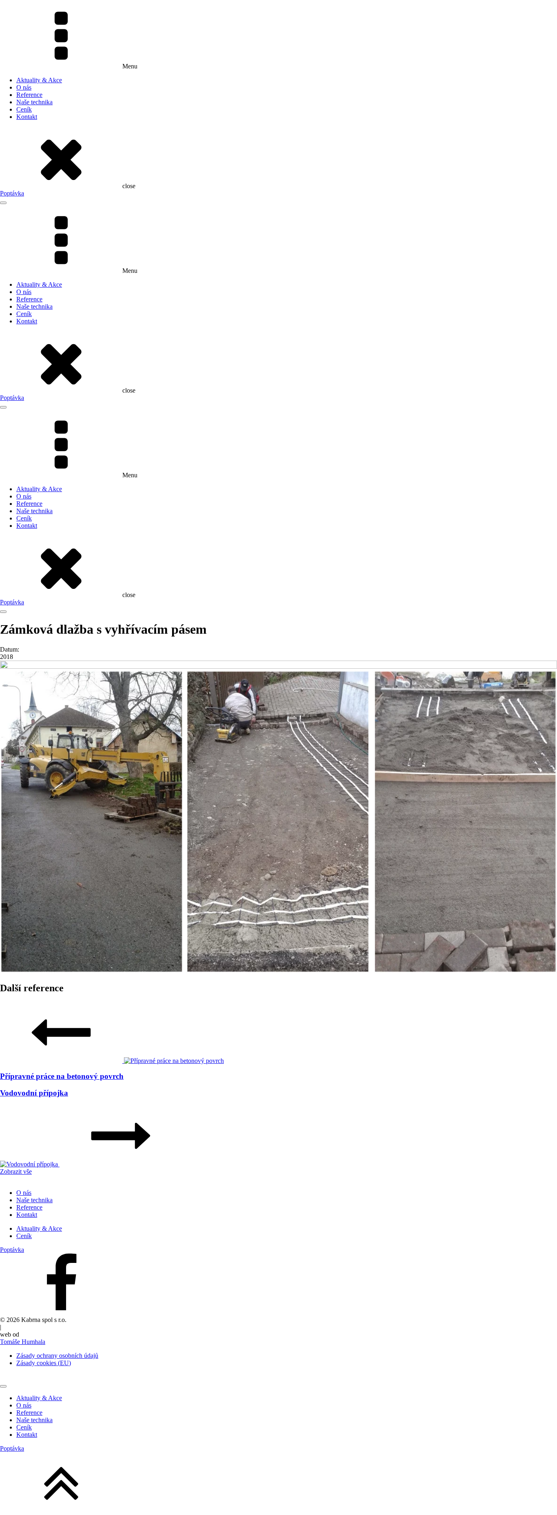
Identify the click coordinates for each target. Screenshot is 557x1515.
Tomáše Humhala (22, 1341)
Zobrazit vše (16, 1171)
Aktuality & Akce (39, 80)
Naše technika (34, 102)
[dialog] (278, 1412)
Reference (29, 94)
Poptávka (12, 193)
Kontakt (26, 116)
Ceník (24, 109)
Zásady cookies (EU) (43, 1362)
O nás (23, 87)
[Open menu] (3, 203)
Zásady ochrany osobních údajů (57, 1355)
